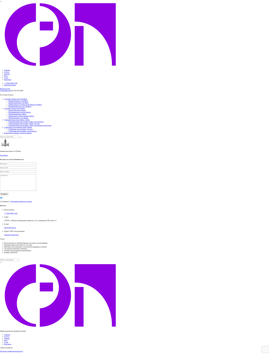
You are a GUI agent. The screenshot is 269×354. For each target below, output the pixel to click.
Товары (7, 338)
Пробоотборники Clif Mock (18, 101)
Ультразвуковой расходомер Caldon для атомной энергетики (29, 125)
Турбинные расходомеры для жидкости (22, 131)
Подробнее (4, 155)
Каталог (7, 74)
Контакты (7, 80)
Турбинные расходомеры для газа (20, 129)
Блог (6, 76)
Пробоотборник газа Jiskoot (18, 118)
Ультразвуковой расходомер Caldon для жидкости (26, 122)
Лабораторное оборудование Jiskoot (21, 116)
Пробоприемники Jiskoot (17, 114)
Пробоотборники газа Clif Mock (19, 106)
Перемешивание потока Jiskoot (19, 112)
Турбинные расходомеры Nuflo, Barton (18, 127)
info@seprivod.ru (10, 85)
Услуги (6, 72)
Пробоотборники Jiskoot (17, 110)
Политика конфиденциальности (11, 351)
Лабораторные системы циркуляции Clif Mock (25, 105)
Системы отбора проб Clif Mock (15, 99)
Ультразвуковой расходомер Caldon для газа (24, 123)
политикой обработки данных (21, 201)
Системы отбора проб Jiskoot (14, 108)
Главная (7, 70)
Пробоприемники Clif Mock (18, 103)
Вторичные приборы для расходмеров (18, 133)
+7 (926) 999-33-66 (10, 83)
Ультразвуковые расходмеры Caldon (17, 120)
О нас (6, 78)
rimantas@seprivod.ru (11, 235)
